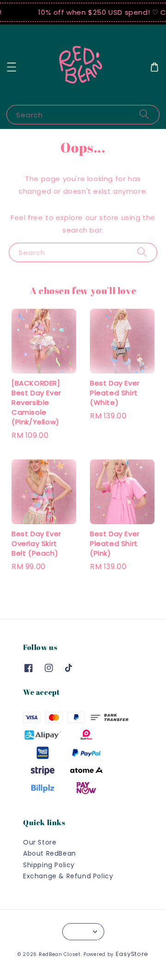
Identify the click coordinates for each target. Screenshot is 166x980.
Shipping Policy (49, 865)
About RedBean (49, 853)
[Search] (144, 114)
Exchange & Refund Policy (68, 876)
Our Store (39, 842)
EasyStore (132, 953)
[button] (11, 67)
